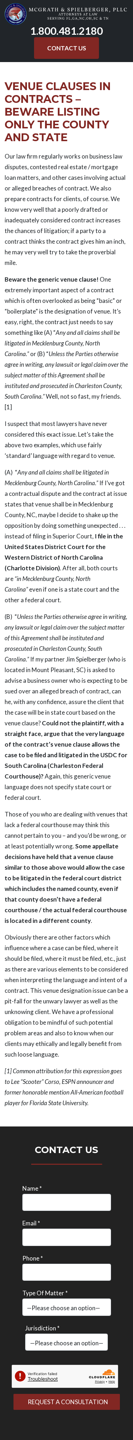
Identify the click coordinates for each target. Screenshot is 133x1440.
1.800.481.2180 (66, 30)
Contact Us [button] (66, 48)
